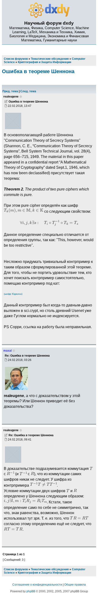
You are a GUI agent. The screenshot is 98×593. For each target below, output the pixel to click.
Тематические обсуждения (50, 569)
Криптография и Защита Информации (44, 572)
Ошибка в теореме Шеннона (38, 71)
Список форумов (16, 569)
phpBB (30, 591)
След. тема (28, 91)
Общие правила (75, 584)
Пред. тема (10, 91)
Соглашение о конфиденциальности (37, 584)
